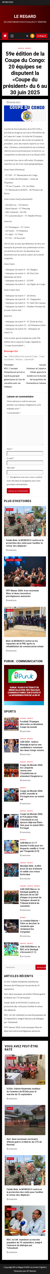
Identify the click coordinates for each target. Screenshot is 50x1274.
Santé (9, 1108)
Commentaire (14, 413)
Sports (28, 48)
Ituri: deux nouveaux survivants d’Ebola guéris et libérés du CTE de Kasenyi (24, 1142)
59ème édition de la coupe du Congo (23, 356)
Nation (21, 48)
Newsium (18, 1271)
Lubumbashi (29, 359)
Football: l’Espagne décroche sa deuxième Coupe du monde (31, 724)
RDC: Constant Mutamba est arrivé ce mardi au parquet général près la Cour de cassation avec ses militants (14, 375)
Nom (10, 448)
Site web (11, 467)
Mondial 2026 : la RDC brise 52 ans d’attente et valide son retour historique (31, 870)
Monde (23, 718)
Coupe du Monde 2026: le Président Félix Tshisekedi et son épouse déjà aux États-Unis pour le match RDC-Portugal (32, 821)
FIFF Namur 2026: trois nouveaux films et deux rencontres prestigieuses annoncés (22, 593)
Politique (11, 1058)
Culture (10, 560)
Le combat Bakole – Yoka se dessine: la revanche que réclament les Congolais (30, 926)
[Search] (27, 36)
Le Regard (25, 16)
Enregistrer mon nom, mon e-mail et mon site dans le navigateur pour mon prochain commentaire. (24, 481)
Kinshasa (19, 359)
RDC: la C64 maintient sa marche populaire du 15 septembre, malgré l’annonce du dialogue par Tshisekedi (25, 1018)
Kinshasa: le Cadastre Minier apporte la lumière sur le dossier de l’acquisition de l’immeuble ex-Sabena (36, 373)
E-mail (10, 458)
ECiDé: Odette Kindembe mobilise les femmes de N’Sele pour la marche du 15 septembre (22, 985)
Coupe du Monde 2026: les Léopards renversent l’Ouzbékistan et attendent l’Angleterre (31, 770)
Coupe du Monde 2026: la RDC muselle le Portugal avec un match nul (32, 795)
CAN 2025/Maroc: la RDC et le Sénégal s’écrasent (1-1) (30, 949)
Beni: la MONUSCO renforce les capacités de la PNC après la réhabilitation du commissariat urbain (24, 644)
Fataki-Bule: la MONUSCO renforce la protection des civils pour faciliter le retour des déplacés (24, 543)
